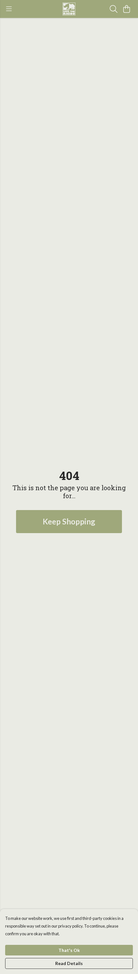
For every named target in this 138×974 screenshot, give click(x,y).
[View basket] (126, 9)
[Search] (113, 9)
